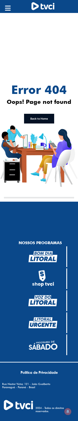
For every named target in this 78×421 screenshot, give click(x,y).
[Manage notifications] (67, 411)
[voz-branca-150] (42, 300)
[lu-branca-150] (42, 322)
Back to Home (39, 118)
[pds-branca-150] (42, 345)
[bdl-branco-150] (42, 256)
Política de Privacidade (39, 372)
